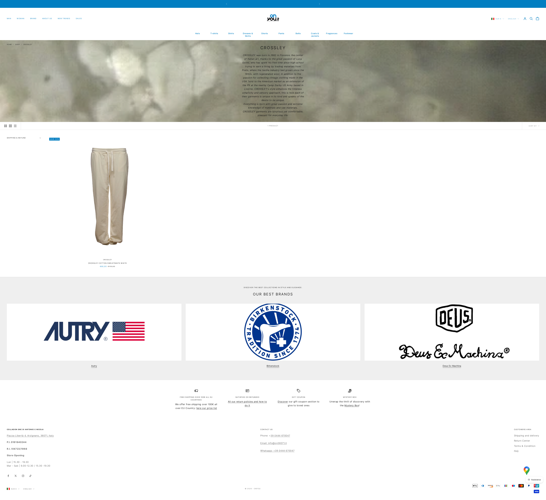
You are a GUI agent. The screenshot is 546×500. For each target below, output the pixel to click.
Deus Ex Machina (452, 365)
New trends (64, 18)
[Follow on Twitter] (15, 475)
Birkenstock (273, 365)
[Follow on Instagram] (23, 475)
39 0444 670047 (280, 435)
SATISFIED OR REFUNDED (247, 397)
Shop (17, 44)
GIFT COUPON (298, 397)
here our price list (206, 408)
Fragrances (331, 33)
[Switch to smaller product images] (10, 126)
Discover (283, 401)
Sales (79, 18)
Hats (197, 33)
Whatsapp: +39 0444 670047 (277, 450)
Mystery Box (351, 405)
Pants (281, 33)
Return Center (522, 440)
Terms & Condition (524, 446)
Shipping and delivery (526, 435)
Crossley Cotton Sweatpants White (107, 263)
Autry (94, 365)
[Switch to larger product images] (5, 126)
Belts (298, 33)
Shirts (231, 33)
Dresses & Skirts (248, 34)
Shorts (264, 33)
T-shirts (214, 33)
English (512, 19)
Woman (20, 18)
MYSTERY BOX (349, 397)
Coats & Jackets (315, 34)
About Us (47, 18)
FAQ (516, 451)
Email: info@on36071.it (273, 443)
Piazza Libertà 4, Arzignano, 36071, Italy (30, 435)
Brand (33, 18)
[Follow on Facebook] (8, 475)
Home (9, 44)
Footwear (348, 33)
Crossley (27, 44)
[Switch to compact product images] (15, 126)
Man (9, 18)
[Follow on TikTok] (30, 475)
